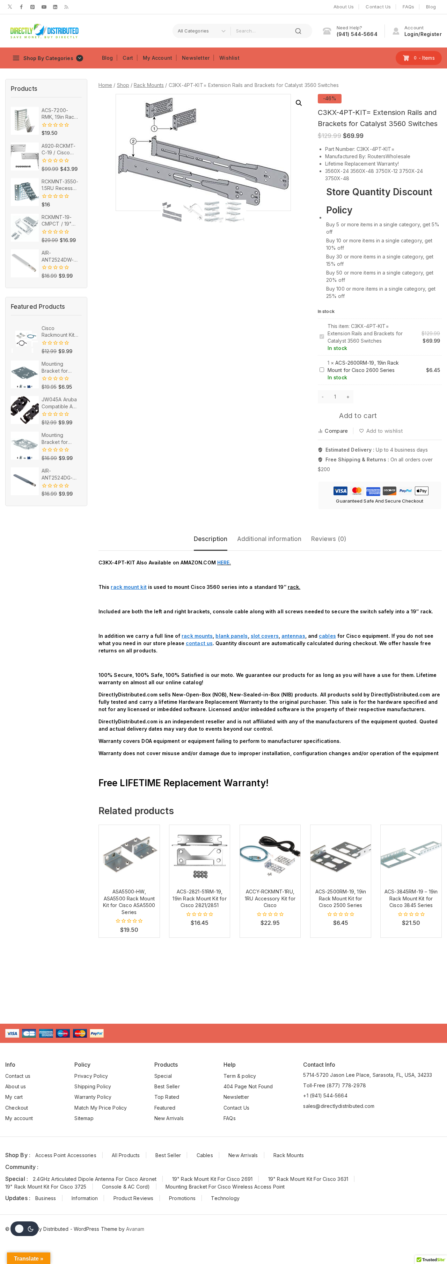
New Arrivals (169, 1118)
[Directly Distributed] (44, 31)
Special (163, 1076)
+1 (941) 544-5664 (325, 1095)
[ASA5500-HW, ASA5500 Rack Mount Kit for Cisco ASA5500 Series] (129, 855)
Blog (431, 6)
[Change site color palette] (24, 1228)
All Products (126, 1155)
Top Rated (166, 1097)
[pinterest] (32, 7)
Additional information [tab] (269, 538)
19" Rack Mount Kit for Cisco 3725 (46, 1187)
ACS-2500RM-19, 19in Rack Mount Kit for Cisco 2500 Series (340, 898)
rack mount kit (128, 587)
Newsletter (196, 58)
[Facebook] (21, 7)
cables (327, 636)
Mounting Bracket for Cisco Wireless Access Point (225, 1187)
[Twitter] (10, 7)
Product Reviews (133, 1198)
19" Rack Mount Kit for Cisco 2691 (212, 1179)
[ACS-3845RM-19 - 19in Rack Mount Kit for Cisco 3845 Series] (411, 855)
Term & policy (240, 1076)
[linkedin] (55, 7)
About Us (344, 6)
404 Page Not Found (248, 1086)
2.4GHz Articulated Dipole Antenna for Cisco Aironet (94, 1179)
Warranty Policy (92, 1097)
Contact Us (378, 6)
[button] (299, 103)
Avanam (135, 1229)
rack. (294, 587)
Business (45, 1198)
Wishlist (229, 58)
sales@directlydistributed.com (338, 1106)
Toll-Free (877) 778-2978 (334, 1085)
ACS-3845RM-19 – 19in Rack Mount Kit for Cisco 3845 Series (411, 898)
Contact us (17, 1076)
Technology (225, 1198)
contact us (199, 643)
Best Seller (167, 1086)
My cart (14, 1097)
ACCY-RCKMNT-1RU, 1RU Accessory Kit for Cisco (270, 898)
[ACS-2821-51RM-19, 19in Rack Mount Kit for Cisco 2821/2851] (199, 855)
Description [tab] (210, 538)
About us (15, 1086)
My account (19, 1118)
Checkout (16, 1108)
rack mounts (197, 636)
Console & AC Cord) (126, 1187)
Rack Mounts (288, 1155)
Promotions (182, 1198)
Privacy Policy (91, 1076)
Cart (128, 58)
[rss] (66, 7)
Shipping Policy (92, 1086)
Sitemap (83, 1118)
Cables (205, 1155)
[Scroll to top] (431, 1244)
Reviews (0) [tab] (328, 538)
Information (85, 1198)
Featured (165, 1108)
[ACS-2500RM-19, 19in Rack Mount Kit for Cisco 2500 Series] (340, 855)
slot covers (265, 636)
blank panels (231, 636)
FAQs (408, 6)
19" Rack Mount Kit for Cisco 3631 (308, 1179)
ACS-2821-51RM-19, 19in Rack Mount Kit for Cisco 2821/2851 (199, 898)
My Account (157, 58)
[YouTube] (44, 7)
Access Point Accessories (65, 1155)
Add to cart (358, 415)
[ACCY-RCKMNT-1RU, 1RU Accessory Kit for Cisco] (270, 855)
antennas (293, 636)
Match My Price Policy (100, 1108)
